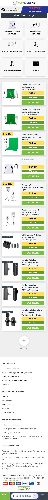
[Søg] (35, 496)
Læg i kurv (33, 102)
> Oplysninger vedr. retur (12, 376)
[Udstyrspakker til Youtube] (12, 29)
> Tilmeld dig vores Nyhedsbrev (14, 380)
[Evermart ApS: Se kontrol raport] (24, 488)
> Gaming (5, 408)
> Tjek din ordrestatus (10, 369)
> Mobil (5, 397)
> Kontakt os (7, 384)
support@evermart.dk (12, 480)
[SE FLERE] (24, 341)
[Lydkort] (36, 67)
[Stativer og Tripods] (36, 48)
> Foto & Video (8, 412)
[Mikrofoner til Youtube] (36, 29)
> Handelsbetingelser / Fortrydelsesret (17, 373)
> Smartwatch (7, 404)
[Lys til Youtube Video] (12, 48)
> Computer (7, 401)
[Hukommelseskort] (12, 67)
